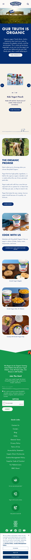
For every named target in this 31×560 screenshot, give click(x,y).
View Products (15, 54)
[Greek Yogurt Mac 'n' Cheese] (15, 297)
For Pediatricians (15, 464)
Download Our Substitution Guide (15, 248)
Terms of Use (15, 446)
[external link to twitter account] (11, 530)
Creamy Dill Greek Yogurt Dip (15, 336)
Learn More (8, 204)
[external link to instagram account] (20, 530)
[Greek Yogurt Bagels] (15, 269)
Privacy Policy (15, 442)
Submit (7, 409)
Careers (15, 428)
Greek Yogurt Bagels (15, 281)
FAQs (15, 435)
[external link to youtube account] (24, 530)
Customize (15, 548)
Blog (15, 432)
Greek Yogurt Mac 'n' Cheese (15, 309)
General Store (15, 439)
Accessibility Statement (15, 450)
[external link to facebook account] (7, 530)
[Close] (28, 535)
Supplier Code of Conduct (15, 460)
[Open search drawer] (28, 4)
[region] (15, 546)
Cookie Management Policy (15, 457)
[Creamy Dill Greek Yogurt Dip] (15, 325)
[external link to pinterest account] (15, 530)
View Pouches (15, 109)
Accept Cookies (15, 557)
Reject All (15, 552)
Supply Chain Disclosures (15, 453)
